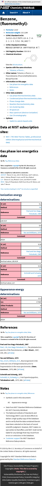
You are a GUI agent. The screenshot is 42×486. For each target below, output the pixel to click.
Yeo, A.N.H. (4, 361)
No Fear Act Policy (30, 474)
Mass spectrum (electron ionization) (24, 112)
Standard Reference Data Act (24, 459)
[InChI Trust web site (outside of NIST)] (39, 37)
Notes (12, 90)
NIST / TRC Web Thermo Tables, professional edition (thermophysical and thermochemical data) (23, 140)
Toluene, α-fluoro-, (17, 70)
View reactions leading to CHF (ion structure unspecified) (19, 189)
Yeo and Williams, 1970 (32, 232)
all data (11, 353)
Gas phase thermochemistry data (22, 95)
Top (6, 161)
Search (13, 12)
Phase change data (17, 101)
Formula (9, 30)
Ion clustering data (17, 107)
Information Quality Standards (14, 480)
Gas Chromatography (18, 115)
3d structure (17, 64)
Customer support (13, 438)
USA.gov (22, 483)
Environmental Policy (15, 477)
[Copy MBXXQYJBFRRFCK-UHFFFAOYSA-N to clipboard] (39, 48)
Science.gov (13, 483)
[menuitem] (3, 13)
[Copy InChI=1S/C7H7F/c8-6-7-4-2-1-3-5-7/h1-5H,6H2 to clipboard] (29, 41)
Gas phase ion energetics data (21, 84)
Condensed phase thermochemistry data (25, 98)
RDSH (2, 182)
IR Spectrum (14, 110)
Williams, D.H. (14, 361)
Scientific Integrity (32, 477)
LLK (2, 180)
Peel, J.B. (3, 347)
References (14, 87)
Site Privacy (8, 466)
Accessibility (18, 466)
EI (40, 229)
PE (40, 207)
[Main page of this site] (3, 13)
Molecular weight (13, 32)
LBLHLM (3, 175)
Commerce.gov (33, 480)
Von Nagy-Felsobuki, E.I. (17, 347)
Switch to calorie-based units (21, 121)
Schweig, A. (14, 377)
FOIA (4, 477)
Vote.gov (30, 483)
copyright (16, 166)
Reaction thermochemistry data (22, 104)
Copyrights (9, 468)
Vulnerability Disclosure (13, 474)
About (25, 12)
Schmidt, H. (4, 377)
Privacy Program (31, 466)
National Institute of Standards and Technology (5, 7)
